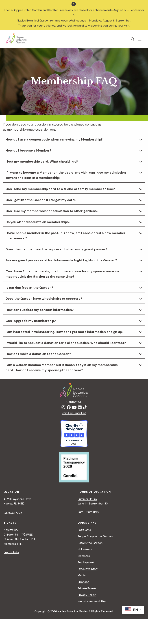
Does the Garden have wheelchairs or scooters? (44, 298)
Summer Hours (87, 499)
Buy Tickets (11, 552)
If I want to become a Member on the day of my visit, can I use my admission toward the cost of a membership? (66, 175)
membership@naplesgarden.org (31, 129)
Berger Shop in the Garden (95, 536)
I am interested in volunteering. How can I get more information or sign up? (64, 332)
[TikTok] (85, 407)
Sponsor (83, 582)
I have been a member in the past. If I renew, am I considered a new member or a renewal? (65, 235)
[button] (133, 39)
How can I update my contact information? (40, 310)
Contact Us (74, 402)
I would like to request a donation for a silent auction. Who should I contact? (66, 343)
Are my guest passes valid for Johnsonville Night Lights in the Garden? (61, 260)
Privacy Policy (87, 595)
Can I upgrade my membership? (31, 321)
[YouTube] (74, 407)
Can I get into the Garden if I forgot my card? (41, 200)
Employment (86, 562)
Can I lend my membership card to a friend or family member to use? (60, 189)
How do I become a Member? (28, 150)
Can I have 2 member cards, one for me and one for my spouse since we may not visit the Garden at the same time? (62, 274)
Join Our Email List (74, 413)
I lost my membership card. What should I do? (42, 161)
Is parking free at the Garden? (29, 287)
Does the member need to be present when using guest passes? (56, 249)
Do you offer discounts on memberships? (38, 222)
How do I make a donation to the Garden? (38, 354)
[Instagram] (63, 407)
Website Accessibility (92, 601)
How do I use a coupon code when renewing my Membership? (54, 139)
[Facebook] (69, 407)
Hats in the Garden (90, 543)
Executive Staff (87, 569)
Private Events (87, 588)
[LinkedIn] (80, 407)
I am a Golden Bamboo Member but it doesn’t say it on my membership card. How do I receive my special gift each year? (62, 367)
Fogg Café (84, 530)
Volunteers (85, 549)
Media (82, 575)
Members (84, 556)
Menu (140, 39)
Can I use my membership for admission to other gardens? (52, 211)
